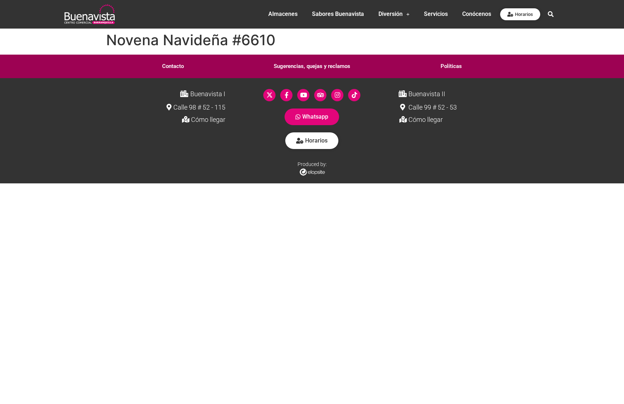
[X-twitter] (269, 95)
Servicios (436, 13)
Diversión (390, 13)
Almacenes (283, 13)
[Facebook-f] (286, 95)
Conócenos (476, 13)
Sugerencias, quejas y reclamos (312, 66)
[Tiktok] (354, 95)
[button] (173, 66)
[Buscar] (550, 14)
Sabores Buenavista (338, 13)
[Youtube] (303, 95)
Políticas (451, 66)
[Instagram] (337, 95)
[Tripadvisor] (320, 95)
